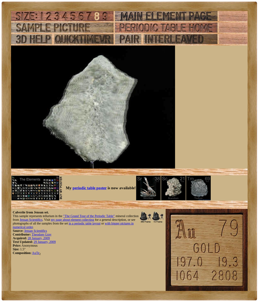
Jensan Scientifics (31, 219)
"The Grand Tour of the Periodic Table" (89, 216)
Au (34, 253)
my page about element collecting (72, 219)
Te (37, 253)
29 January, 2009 (45, 242)
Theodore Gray (41, 234)
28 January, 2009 (39, 238)
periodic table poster (90, 188)
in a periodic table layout (84, 223)
